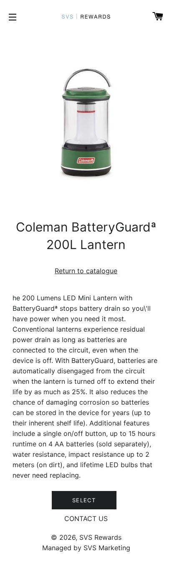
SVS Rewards (100, 537)
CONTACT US (86, 518)
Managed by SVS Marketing (86, 548)
